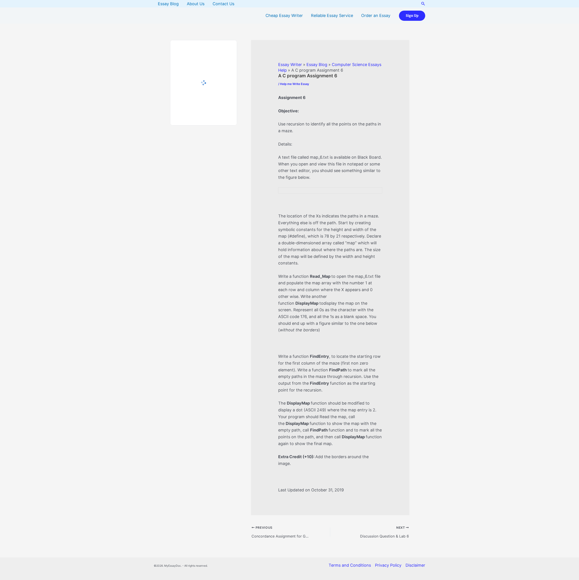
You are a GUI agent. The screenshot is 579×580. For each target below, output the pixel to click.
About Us (195, 3)
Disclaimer (415, 565)
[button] (423, 4)
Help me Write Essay (294, 84)
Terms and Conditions (350, 565)
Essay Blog (168, 3)
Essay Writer (290, 64)
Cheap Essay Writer (284, 15)
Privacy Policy (388, 565)
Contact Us (223, 3)
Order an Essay (375, 15)
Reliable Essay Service (332, 15)
